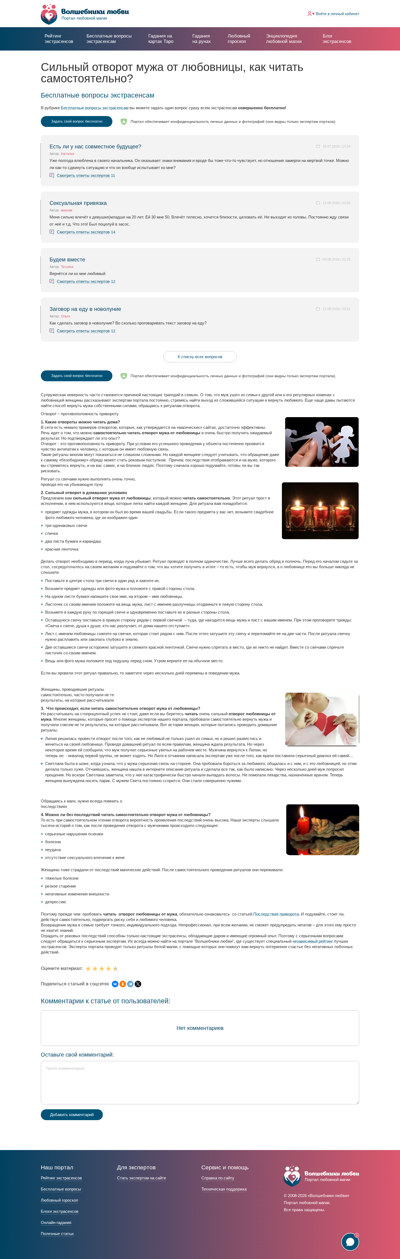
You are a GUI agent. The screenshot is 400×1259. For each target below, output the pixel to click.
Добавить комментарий (72, 1114)
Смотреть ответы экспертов (83, 175)
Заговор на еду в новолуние (85, 309)
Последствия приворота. (276, 914)
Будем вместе (67, 260)
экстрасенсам (109, 38)
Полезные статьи (57, 1233)
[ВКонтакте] (115, 984)
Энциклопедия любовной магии (284, 38)
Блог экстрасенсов (337, 38)
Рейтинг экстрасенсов (59, 38)
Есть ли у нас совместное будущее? (95, 146)
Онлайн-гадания (56, 1222)
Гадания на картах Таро (160, 38)
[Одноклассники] (122, 984)
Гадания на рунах (201, 38)
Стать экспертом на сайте (141, 1178)
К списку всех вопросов (200, 356)
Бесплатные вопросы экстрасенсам (94, 107)
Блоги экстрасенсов (59, 1211)
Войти (337, 13)
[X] (138, 984)
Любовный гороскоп (239, 38)
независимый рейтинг (313, 941)
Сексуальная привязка (78, 203)
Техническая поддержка (224, 1189)
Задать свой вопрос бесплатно (76, 121)
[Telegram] (130, 984)
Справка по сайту (217, 1178)
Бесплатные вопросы (61, 1189)
